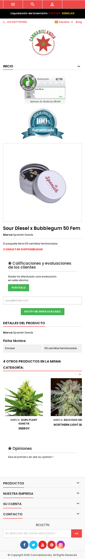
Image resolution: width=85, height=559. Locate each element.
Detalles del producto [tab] (24, 323)
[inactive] (43, 89)
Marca (8, 235)
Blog (79, 22)
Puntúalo (19, 287)
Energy (24, 428)
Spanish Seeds (23, 332)
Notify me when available (42, 311)
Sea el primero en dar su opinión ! (30, 457)
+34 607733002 (16, 22)
